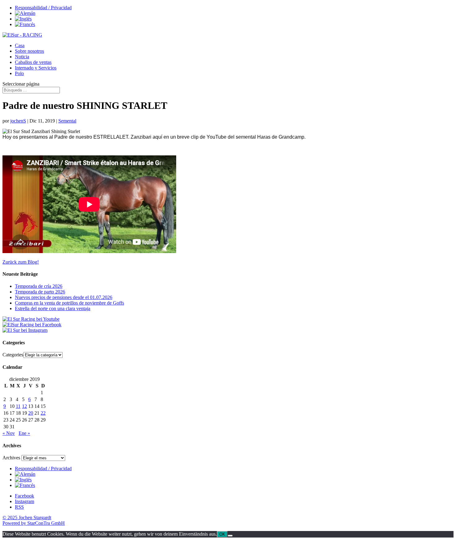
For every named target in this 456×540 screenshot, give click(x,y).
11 (18, 406)
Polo (19, 73)
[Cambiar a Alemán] (25, 13)
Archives (11, 457)
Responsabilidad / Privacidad (43, 7)
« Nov (8, 433)
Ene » (24, 433)
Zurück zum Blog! (20, 262)
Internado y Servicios (35, 67)
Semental (67, 120)
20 (30, 413)
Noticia (22, 56)
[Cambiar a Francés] (25, 24)
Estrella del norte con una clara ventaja (52, 308)
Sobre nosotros (29, 51)
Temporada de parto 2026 (40, 291)
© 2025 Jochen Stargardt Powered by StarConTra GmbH (33, 520)
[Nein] (230, 536)
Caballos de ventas (33, 62)
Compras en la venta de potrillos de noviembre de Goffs (69, 303)
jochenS (18, 120)
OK (222, 534)
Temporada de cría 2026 (38, 286)
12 (24, 406)
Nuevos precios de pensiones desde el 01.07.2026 (63, 297)
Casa (20, 45)
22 (43, 413)
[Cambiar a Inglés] (23, 18)
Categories (12, 354)
